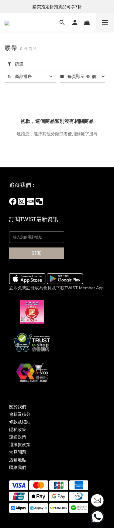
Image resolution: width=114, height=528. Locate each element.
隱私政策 (17, 429)
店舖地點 (17, 459)
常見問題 (17, 452)
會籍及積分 (19, 414)
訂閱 (37, 253)
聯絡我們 (17, 467)
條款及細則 (19, 421)
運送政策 (17, 437)
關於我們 (17, 406)
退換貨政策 (19, 444)
